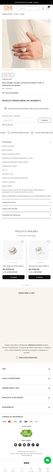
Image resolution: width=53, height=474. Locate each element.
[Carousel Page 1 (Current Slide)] (25, 66)
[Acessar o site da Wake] (26, 463)
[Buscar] (20, 8)
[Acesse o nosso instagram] (15, 444)
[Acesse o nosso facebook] (19, 444)
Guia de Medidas (11, 93)
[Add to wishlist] (49, 21)
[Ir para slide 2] (12, 262)
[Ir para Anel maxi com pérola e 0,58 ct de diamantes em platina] (39, 260)
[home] (8, 8)
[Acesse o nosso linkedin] (28, 444)
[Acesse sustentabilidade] (26, 433)
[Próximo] (23, 250)
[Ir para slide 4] (15, 262)
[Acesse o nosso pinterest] (37, 444)
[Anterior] (4, 250)
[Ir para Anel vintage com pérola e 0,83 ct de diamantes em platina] (13, 260)
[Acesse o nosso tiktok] (33, 444)
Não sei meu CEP (7, 124)
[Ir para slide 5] (16, 262)
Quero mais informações (28, 357)
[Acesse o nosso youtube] (24, 444)
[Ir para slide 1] (11, 262)
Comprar (13, 277)
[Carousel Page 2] (26, 66)
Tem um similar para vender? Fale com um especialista (28, 108)
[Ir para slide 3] (14, 262)
